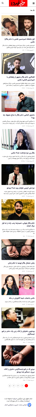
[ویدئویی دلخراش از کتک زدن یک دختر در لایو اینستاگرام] (18, 317)
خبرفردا (14, 399)
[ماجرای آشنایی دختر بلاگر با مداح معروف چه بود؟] (18, 101)
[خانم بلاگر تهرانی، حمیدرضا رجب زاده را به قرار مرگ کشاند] (18, 209)
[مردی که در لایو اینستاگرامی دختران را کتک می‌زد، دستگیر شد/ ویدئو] (18, 355)
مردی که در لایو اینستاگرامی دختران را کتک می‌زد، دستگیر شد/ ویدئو (19, 370)
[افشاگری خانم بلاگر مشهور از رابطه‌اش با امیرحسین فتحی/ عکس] (18, 63)
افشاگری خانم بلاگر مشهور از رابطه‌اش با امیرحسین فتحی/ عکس (21, 78)
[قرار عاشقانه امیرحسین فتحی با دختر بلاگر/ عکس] (18, 25)
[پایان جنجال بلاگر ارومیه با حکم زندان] (18, 249)
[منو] (34, 3)
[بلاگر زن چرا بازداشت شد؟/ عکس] (18, 139)
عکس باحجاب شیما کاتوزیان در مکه (22, 298)
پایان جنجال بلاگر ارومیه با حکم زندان (21, 263)
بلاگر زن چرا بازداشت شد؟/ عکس (23, 153)
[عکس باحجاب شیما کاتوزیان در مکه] (18, 284)
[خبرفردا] (18, 3)
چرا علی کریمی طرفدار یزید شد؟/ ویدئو (21, 188)
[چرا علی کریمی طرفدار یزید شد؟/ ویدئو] (18, 174)
